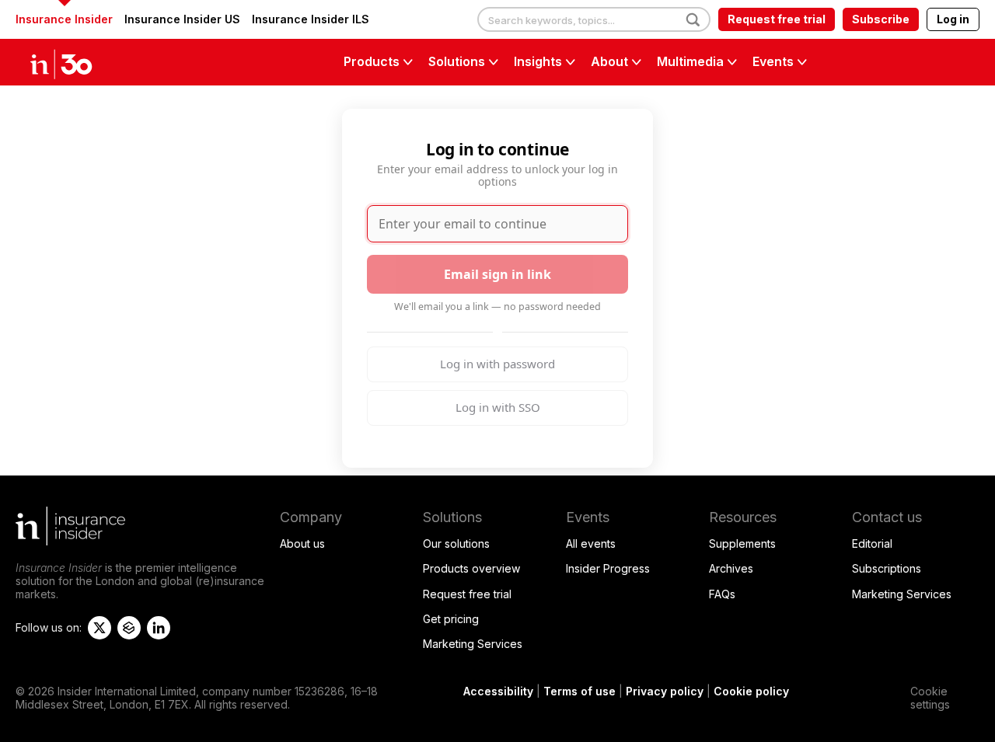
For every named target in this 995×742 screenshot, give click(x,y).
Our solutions (456, 543)
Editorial (872, 543)
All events (591, 543)
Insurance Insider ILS (310, 19)
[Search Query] (594, 20)
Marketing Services (472, 643)
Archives (731, 568)
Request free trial (777, 19)
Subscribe (880, 19)
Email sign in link (497, 274)
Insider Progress (608, 568)
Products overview (471, 568)
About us (302, 543)
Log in (953, 19)
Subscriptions (886, 568)
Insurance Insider (64, 19)
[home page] (78, 62)
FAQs (722, 594)
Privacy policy (664, 691)
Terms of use (579, 691)
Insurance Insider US (182, 19)
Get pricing (451, 618)
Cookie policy (751, 691)
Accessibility (498, 691)
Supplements (742, 543)
